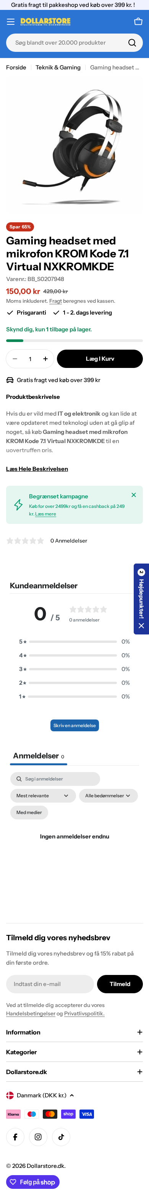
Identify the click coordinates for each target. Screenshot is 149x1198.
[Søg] (132, 42)
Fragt (55, 301)
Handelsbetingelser (30, 1013)
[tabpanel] (74, 845)
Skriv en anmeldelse (74, 725)
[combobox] (74, 43)
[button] (74, 641)
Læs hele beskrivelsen (37, 468)
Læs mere (45, 514)
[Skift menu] (10, 21)
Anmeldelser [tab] (38, 755)
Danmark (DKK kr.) (41, 1095)
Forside (16, 67)
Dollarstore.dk (45, 1165)
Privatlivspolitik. (84, 1013)
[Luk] (133, 495)
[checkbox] (29, 812)
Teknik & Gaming (58, 67)
